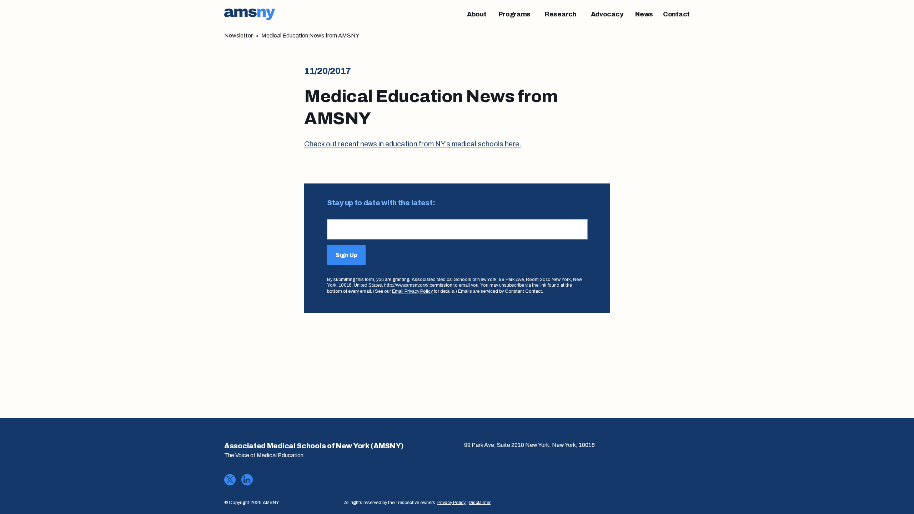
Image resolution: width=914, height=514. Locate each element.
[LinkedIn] (247, 479)
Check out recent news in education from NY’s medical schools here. (412, 144)
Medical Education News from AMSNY (310, 35)
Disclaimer (480, 502)
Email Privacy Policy (412, 291)
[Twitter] (230, 479)
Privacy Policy (451, 502)
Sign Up (346, 255)
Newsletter (238, 35)
